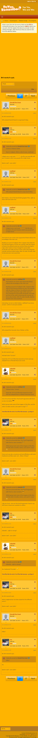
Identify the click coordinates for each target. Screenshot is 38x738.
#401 (34, 524)
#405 (34, 650)
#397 (34, 349)
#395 (34, 271)
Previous (11, 96)
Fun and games (32, 20)
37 (26, 96)
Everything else (13, 20)
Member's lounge (23, 20)
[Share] (35, 108)
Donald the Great (15, 102)
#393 (34, 182)
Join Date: (12, 109)
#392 (34, 138)
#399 (34, 430)
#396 (34, 323)
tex (11, 128)
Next (33, 96)
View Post (29, 146)
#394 (34, 218)
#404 (34, 625)
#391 (34, 113)
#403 (34, 593)
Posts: (23, 109)
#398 (34, 379)
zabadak (12, 369)
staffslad (12, 171)
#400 (34, 479)
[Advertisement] (19, 53)
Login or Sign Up (31, 1)
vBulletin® (28, 734)
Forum (6, 20)
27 (20, 96)
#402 (34, 554)
